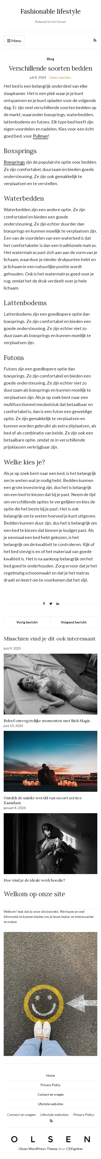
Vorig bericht (27, 622)
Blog (50, 59)
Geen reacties (60, 77)
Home (50, 1075)
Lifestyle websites (50, 1104)
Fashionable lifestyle (50, 11)
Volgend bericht (74, 622)
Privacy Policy (51, 1085)
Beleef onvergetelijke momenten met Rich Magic (47, 720)
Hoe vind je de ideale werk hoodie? (34, 880)
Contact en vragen (51, 1094)
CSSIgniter (74, 1149)
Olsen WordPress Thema (37, 1149)
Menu (16, 40)
